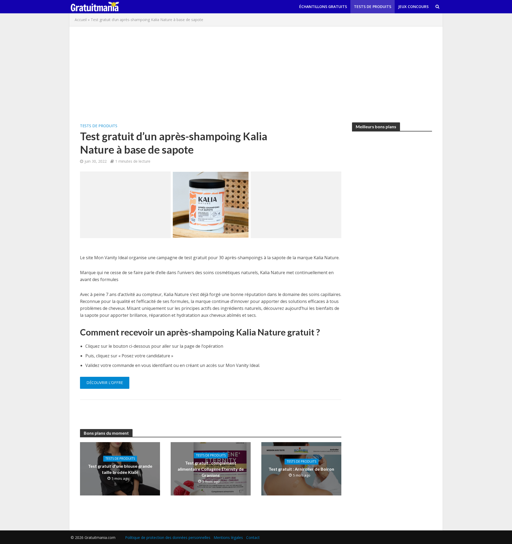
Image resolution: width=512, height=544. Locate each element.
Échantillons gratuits (323, 6)
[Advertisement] (256, 74)
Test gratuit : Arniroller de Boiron (301, 468)
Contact (253, 537)
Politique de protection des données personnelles (167, 537)
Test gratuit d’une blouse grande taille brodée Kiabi (120, 469)
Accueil (81, 19)
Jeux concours (413, 6)
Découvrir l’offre (104, 382)
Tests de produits (372, 6)
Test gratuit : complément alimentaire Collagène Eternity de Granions (211, 469)
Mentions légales (228, 537)
